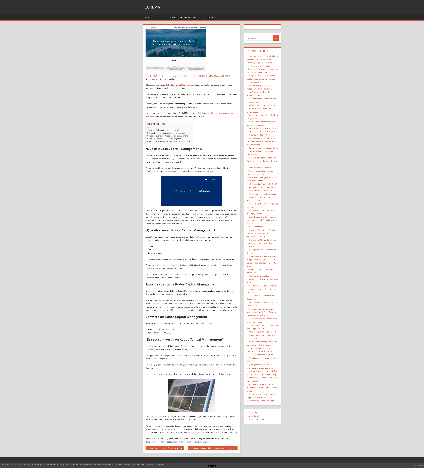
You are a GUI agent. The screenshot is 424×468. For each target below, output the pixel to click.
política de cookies (134, 464)
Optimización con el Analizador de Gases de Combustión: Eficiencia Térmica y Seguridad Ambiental (262, 59)
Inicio (147, 17)
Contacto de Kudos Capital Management (165, 138)
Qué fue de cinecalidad (259, 276)
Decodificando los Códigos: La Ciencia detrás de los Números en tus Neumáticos (261, 141)
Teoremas (158, 17)
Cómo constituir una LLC (259, 226)
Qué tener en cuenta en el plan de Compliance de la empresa (212, 448)
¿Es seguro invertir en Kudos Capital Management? (170, 141)
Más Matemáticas (187, 17)
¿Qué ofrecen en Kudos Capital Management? (167, 133)
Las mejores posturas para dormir (263, 148)
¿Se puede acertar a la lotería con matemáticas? (165, 448)
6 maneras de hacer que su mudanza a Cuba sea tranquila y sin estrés (262, 387)
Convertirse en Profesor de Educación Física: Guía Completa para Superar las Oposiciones (262, 69)
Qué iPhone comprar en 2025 (262, 105)
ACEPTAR (212, 466)
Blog (201, 17)
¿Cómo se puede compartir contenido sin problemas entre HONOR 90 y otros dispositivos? (260, 351)
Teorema (151, 7)
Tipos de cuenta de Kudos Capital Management (168, 136)
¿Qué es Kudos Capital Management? (164, 130)
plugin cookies (418, 465)
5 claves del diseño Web (259, 135)
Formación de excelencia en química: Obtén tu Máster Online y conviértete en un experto (261, 312)
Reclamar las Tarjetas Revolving (262, 285)
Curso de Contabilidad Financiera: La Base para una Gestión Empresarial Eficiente (262, 233)
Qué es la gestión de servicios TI (262, 332)
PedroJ (164, 79)
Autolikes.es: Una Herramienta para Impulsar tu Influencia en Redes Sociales (262, 220)
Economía (171, 17)
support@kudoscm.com (164, 329)
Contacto (211, 17)
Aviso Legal (254, 416)
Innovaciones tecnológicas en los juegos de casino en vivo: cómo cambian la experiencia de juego (262, 397)
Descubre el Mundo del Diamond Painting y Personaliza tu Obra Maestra (262, 243)
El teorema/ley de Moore (260, 167)
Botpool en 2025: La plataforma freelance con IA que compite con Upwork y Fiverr (261, 79)
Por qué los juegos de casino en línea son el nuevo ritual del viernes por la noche (262, 161)
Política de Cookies (257, 419)
